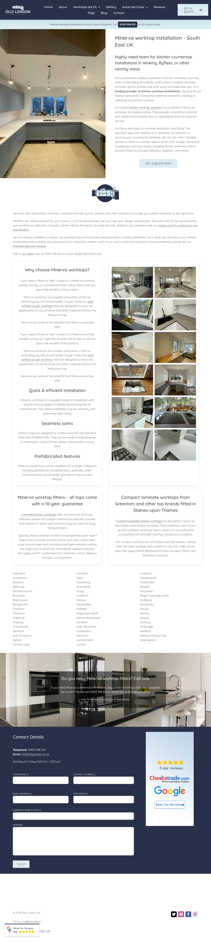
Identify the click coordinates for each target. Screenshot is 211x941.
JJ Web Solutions (31, 921)
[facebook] (188, 914)
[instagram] (181, 914)
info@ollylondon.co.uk (137, 692)
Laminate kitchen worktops (38, 514)
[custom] (195, 913)
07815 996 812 (127, 24)
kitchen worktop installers (145, 107)
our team (28, 254)
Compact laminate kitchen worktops (139, 521)
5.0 (15, 932)
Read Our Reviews (23, 928)
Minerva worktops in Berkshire (109, 699)
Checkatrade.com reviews (29, 246)
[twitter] (174, 914)
